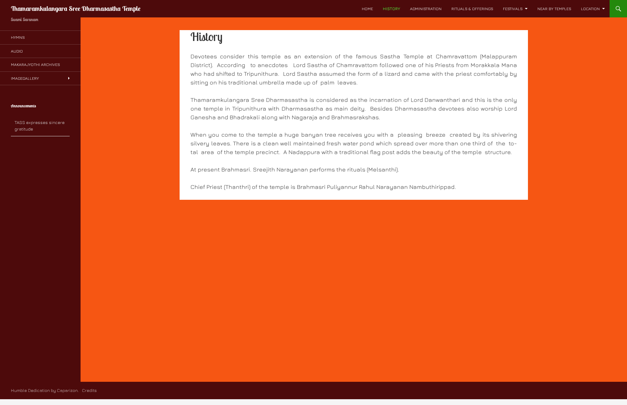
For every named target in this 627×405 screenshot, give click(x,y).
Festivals (512, 8)
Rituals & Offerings (472, 8)
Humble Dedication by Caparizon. (45, 390)
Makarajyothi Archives (35, 64)
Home (367, 8)
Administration (426, 8)
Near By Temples (554, 8)
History (391, 8)
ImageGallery (25, 78)
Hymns (18, 37)
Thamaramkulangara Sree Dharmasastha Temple (75, 8)
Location (590, 8)
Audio (17, 51)
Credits (89, 390)
